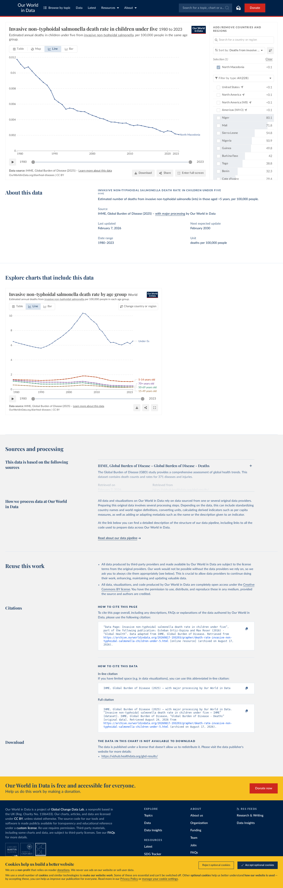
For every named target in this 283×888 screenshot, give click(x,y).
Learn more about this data (95, 170)
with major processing (170, 213)
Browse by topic (59, 7)
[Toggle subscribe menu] (238, 8)
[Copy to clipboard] (242, 628)
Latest (92, 7)
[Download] (136, 407)
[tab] (18, 49)
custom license (27, 828)
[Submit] (227, 8)
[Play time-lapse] (12, 162)
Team (193, 837)
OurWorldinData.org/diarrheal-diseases (31, 175)
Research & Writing (250, 815)
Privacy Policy (129, 879)
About (128, 7)
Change (140, 306)
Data (79, 7)
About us (196, 815)
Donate (255, 7)
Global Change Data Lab (67, 809)
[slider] (33, 162)
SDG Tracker (152, 854)
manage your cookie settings (160, 879)
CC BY (60, 175)
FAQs (111, 832)
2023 (200, 162)
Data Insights (153, 830)
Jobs (193, 845)
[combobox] (205, 8)
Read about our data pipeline (117, 538)
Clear (269, 59)
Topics (148, 815)
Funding (195, 830)
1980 (23, 162)
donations (63, 870)
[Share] (145, 407)
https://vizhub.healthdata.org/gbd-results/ (129, 756)
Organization (199, 823)
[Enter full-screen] (154, 407)
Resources (108, 7)
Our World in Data (28, 8)
